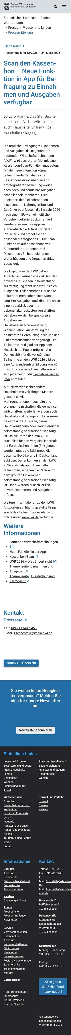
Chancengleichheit (15, 901)
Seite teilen (13, 46)
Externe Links (12, 965)
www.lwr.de (30, 517)
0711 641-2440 (53, 873)
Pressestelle (11, 912)
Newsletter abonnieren (35, 730)
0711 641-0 (56, 869)
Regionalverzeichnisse (17, 961)
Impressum (11, 996)
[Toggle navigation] (64, 7)
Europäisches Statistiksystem (13, 887)
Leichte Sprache (14, 1004)
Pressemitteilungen (15, 916)
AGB (6, 992)
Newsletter (10, 920)
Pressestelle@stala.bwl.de (33, 633)
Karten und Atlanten (15, 944)
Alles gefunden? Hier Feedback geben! (53, 986)
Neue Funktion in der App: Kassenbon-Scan (28, 554)
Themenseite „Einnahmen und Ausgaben (31, 569)
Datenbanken (11, 936)
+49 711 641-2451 (24, 628)
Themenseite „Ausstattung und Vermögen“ (32, 579)
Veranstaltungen (13, 956)
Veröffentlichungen (15, 932)
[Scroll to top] (62, 1026)
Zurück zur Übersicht (21, 663)
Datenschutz (18, 992)
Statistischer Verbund (17, 881)
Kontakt (8, 973)
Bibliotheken (11, 948)
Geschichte (10, 877)
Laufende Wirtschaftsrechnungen (33, 542)
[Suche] (55, 6)
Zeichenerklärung (14, 969)
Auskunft (9, 873)
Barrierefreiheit (13, 1000)
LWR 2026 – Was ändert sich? (30, 561)
